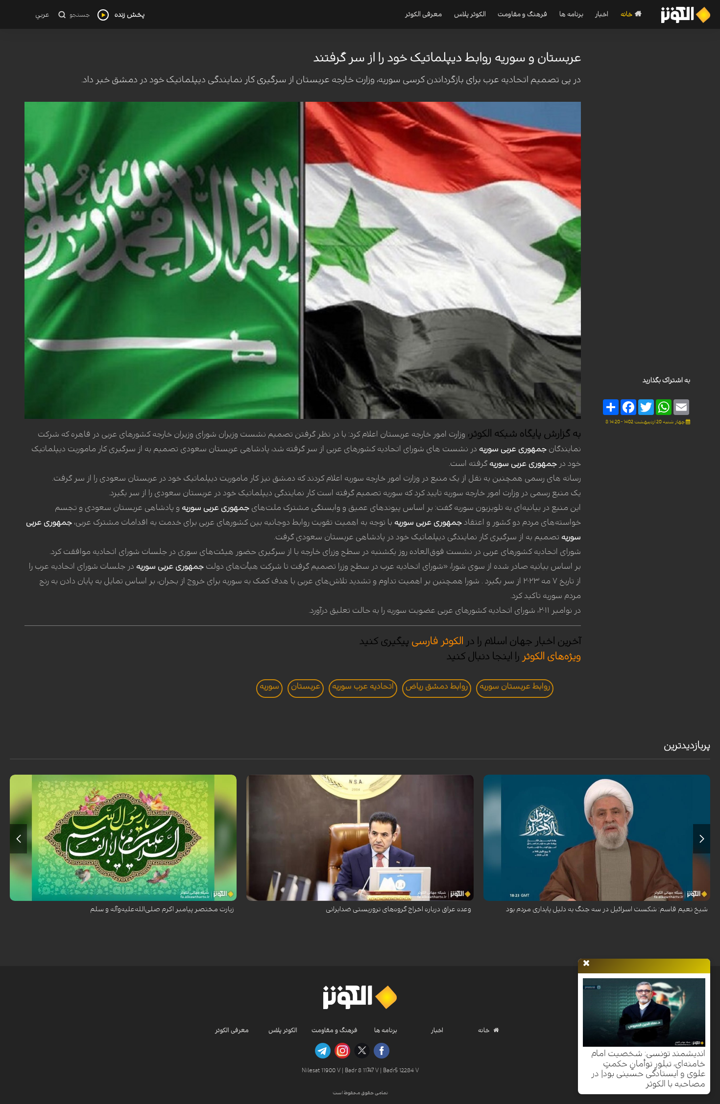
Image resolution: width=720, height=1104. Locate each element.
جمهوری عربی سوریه (513, 449)
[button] (701, 838)
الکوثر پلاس (469, 14)
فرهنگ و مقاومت (522, 14)
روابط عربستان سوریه (515, 686)
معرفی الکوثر (423, 14)
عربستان (305, 686)
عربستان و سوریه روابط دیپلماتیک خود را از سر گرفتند (447, 58)
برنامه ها (571, 14)
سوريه (269, 686)
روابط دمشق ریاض (437, 686)
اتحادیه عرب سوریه (363, 686)
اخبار (601, 14)
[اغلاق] (586, 963)
